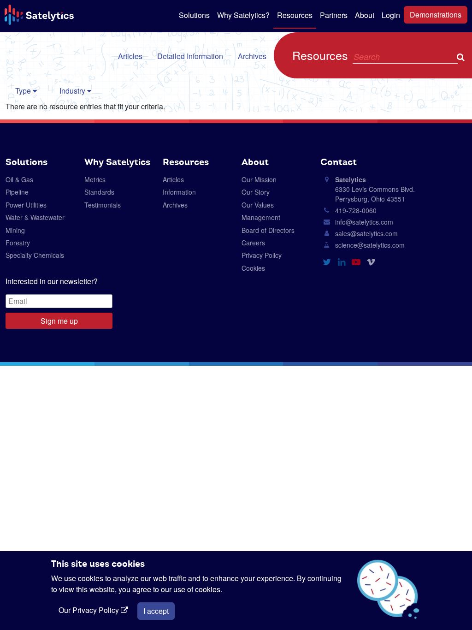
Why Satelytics (117, 162)
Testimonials (102, 204)
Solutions (194, 15)
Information (179, 191)
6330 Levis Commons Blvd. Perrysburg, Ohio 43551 (375, 189)
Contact (338, 162)
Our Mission (259, 179)
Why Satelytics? (243, 15)
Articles (130, 56)
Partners (334, 15)
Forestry (18, 242)
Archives (252, 56)
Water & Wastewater (35, 217)
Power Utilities (26, 204)
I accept (156, 611)
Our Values (258, 204)
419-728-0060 (356, 210)
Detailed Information (190, 56)
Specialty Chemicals (35, 255)
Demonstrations (435, 14)
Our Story (256, 191)
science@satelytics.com (370, 245)
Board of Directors (268, 230)
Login (391, 15)
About (364, 15)
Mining (15, 230)
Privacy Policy (262, 255)
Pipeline (17, 191)
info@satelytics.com (364, 221)
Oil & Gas (19, 179)
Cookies (253, 268)
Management (261, 217)
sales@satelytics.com (366, 233)
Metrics (95, 179)
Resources (295, 15)
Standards (99, 191)
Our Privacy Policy (90, 610)
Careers (253, 242)
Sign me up (59, 320)
